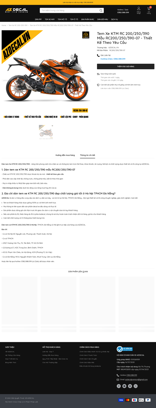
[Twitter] (136, 386)
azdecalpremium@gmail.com (136, 379)
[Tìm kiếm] (72, 10)
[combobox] (69, 10)
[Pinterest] (130, 386)
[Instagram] (124, 386)
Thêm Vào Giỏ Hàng (125, 66)
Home (4, 25)
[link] (19, 327)
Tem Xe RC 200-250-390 (18, 25)
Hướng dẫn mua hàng (65, 155)
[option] (46, 74)
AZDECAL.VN (113, 47)
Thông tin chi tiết (87, 155)
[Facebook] (119, 386)
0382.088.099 (131, 375)
